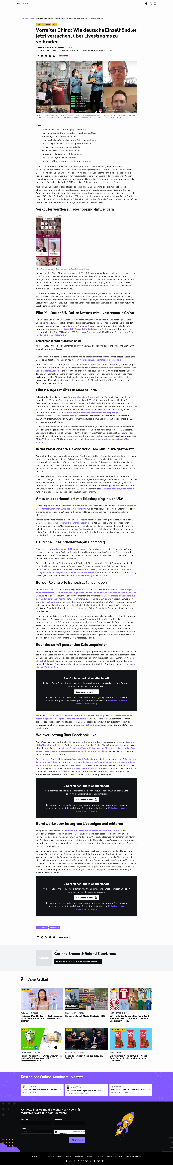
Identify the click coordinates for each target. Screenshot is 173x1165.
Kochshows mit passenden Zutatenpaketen (62, 154)
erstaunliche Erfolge (85, 397)
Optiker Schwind (49, 602)
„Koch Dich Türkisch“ (46, 661)
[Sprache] (146, 4)
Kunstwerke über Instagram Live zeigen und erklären (66, 161)
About (43, 1156)
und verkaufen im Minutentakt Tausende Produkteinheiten (73, 329)
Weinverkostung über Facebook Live (59, 157)
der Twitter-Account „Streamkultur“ (117, 488)
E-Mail (23, 1128)
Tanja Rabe (25, 1013)
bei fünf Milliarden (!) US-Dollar (51, 335)
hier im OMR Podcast (82, 759)
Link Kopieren (63, 56)
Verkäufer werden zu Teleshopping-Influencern (64, 129)
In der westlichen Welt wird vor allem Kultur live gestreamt (69, 140)
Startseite (24, 19)
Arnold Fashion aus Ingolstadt (69, 592)
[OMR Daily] (22, 3)
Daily (32, 19)
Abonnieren (77, 1140)
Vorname (24, 1120)
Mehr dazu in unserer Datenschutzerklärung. (100, 359)
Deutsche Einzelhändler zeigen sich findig (61, 147)
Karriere (51, 1156)
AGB (120, 1156)
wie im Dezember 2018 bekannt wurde (67, 549)
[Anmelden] (155, 4)
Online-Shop (91, 725)
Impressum (99, 1156)
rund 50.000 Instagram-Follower (82, 830)
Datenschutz (111, 1156)
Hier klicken (63, 1133)
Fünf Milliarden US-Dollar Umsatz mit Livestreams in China (69, 133)
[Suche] (151, 4)
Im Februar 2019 (62, 522)
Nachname (58, 1120)
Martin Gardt (70, 1013)
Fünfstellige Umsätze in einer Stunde (59, 136)
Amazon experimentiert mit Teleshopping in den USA (66, 143)
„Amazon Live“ (80, 522)
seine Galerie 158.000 (109, 830)
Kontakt (69, 1156)
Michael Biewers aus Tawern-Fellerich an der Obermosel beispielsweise (96, 748)
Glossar (89, 1156)
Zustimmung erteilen (84, 692)
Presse (60, 1156)
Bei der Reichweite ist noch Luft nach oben (61, 150)
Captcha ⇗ (79, 1131)
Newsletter (79, 1156)
